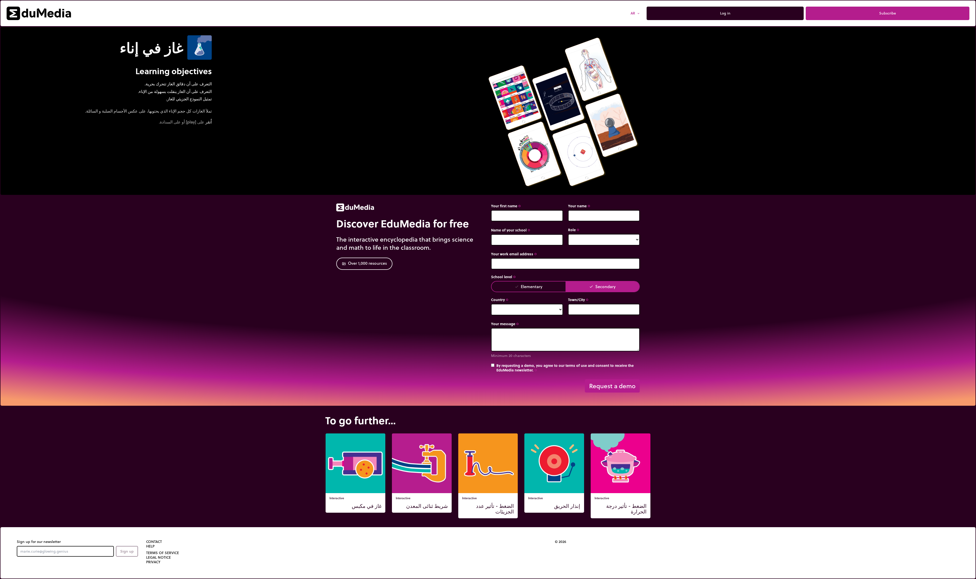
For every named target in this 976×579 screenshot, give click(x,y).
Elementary (528, 286)
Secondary (602, 286)
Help (150, 546)
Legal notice (158, 557)
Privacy (153, 562)
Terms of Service (162, 552)
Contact (154, 541)
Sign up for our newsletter (39, 541)
